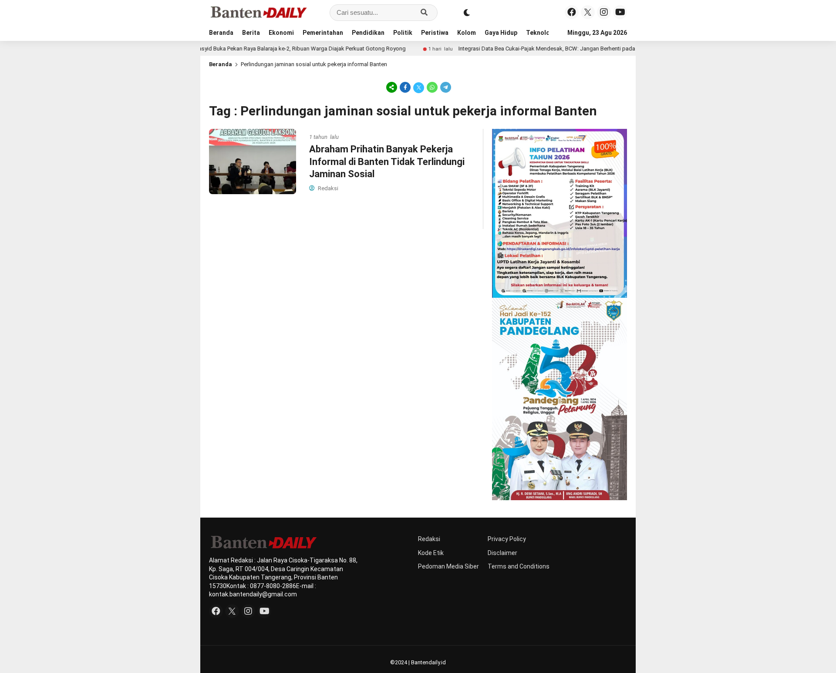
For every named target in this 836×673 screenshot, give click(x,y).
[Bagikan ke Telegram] (445, 87)
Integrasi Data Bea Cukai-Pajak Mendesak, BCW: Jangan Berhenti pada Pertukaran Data (544, 48)
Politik (402, 32)
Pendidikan (368, 32)
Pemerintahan (323, 32)
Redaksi (429, 538)
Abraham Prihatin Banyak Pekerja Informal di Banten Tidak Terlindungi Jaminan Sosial (387, 161)
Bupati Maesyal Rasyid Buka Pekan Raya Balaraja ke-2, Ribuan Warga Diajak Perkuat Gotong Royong (257, 48)
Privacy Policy (507, 538)
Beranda (221, 32)
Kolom (466, 32)
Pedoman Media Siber (448, 566)
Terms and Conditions (518, 566)
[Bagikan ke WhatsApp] (432, 87)
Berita (251, 32)
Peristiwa (434, 32)
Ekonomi (281, 32)
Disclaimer (502, 552)
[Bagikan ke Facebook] (405, 87)
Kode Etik (431, 552)
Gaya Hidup (501, 32)
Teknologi (541, 32)
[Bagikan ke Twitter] (418, 87)
